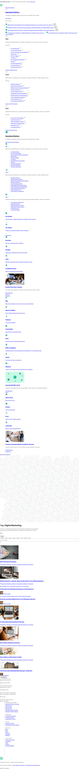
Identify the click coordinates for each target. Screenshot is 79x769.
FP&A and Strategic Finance (17, 205)
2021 (21, 538)
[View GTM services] (55, 27)
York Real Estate (29, 765)
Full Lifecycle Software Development (19, 154)
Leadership (8, 741)
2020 (25, 538)
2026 (2, 538)
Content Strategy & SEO (16, 183)
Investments (8, 235)
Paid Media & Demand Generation (19, 185)
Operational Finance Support (17, 206)
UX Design (13, 159)
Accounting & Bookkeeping (17, 202)
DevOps (13, 162)
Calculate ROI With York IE (12, 385)
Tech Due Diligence (15, 165)
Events (7, 732)
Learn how (32, 1)
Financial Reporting (15, 204)
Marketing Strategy (15, 177)
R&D (6, 146)
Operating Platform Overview (12, 704)
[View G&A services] (57, 30)
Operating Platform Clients (11, 710)
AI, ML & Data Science (16, 153)
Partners (7, 294)
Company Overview (10, 739)
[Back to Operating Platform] (6, 36)
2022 (17, 538)
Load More (3, 677)
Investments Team (9, 717)
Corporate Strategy (15, 209)
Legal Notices (36, 765)
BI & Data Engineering (16, 163)
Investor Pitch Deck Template (13, 287)
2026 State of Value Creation (12, 725)
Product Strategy (15, 157)
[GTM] (8, 172)
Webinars (7, 735)
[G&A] (8, 197)
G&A (6, 197)
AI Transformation (15, 151)
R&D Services (8, 705)
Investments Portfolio (10, 719)
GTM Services (8, 707)
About (6, 392)
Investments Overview (10, 716)
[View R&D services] (54, 24)
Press (6, 742)
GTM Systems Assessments (17, 191)
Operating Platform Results (11, 711)
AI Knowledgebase (9, 745)
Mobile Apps (14, 156)
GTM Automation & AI (16, 189)
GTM (6, 172)
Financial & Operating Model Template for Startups (19, 444)
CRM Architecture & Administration (19, 186)
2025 (6, 538)
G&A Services (8, 708)
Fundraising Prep (15, 208)
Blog (6, 729)
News (6, 731)
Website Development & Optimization (19, 180)
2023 (14, 538)
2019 (29, 538)
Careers (7, 744)
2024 (10, 538)
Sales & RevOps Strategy (16, 179)
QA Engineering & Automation (18, 160)
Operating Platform (9, 7)
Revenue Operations (15, 182)
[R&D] (8, 146)
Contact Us (8, 451)
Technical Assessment (16, 166)
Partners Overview (9, 723)
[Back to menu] (6, 9)
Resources (7, 295)
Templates (7, 733)
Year (2, 536)
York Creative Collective (18, 765)
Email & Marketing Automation (18, 188)
